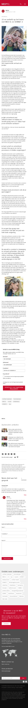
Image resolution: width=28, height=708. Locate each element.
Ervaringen (4, 16)
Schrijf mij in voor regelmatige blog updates (14, 388)
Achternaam (6, 362)
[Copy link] (11, 454)
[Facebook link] (23, 681)
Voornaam (5, 356)
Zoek (23, 678)
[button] (24, 4)
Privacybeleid (4, 687)
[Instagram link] (25, 681)
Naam (3, 527)
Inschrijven (6, 623)
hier (12, 338)
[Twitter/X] (5, 454)
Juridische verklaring (11, 687)
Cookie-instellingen (19, 687)
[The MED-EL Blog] (6, 4)
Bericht (4, 540)
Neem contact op (5, 664)
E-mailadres (5, 368)
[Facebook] (3, 454)
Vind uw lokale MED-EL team (8, 646)
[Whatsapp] (8, 454)
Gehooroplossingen (6, 671)
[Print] (14, 454)
